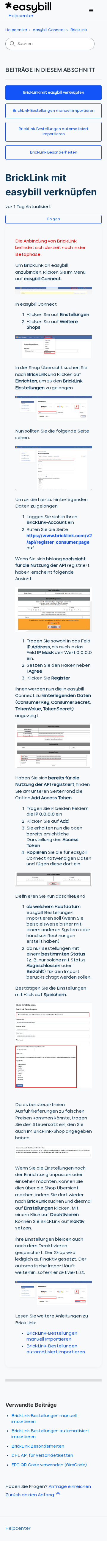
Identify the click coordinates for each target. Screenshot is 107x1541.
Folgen (53, 219)
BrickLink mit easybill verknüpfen (53, 93)
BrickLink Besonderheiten (53, 152)
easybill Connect (49, 30)
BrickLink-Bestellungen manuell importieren (54, 111)
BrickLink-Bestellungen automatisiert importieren (54, 131)
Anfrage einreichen (69, 1486)
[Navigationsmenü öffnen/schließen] (91, 10)
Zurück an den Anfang (30, 1495)
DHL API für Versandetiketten (42, 1456)
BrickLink (78, 30)
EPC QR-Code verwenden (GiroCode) (49, 1465)
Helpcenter (16, 30)
